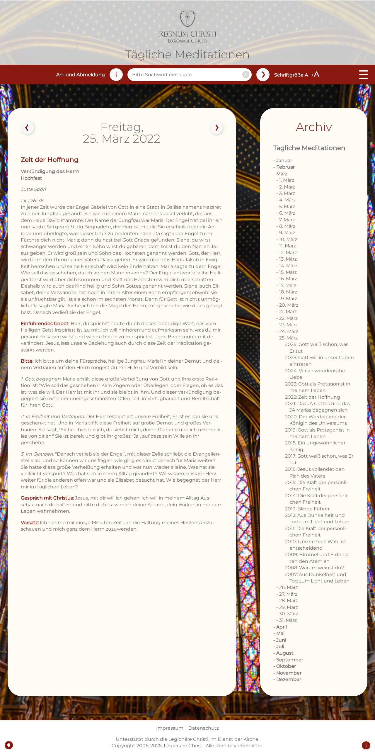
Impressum (169, 728)
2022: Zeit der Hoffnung (312, 397)
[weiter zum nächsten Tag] (216, 127)
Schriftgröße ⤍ (296, 75)
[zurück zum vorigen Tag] (27, 127)
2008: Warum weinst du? (314, 567)
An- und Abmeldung (80, 74)
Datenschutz (203, 728)
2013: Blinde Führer (307, 509)
